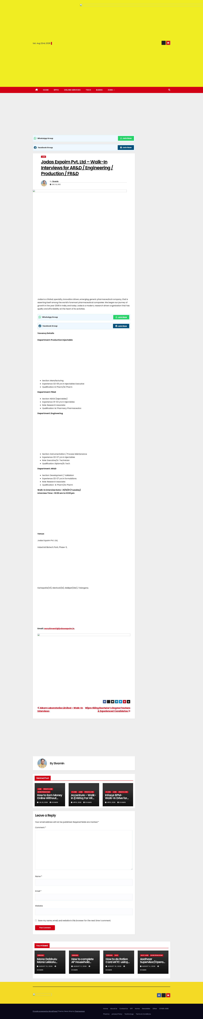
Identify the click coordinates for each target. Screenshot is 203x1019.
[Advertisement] (84, 117)
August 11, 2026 (80, 966)
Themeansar (80, 1011)
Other (155, 1008)
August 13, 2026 (46, 966)
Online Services (72, 90)
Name (38, 876)
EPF (131, 1008)
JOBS (110, 90)
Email (38, 891)
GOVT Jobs (144, 955)
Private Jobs (47, 789)
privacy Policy (117, 1014)
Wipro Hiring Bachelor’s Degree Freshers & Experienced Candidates (107, 709)
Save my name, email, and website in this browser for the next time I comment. (74, 920)
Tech (88, 90)
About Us (113, 1008)
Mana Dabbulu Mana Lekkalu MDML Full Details (48, 962)
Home (46, 90)
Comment (40, 827)
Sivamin (55, 181)
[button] (169, 90)
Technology (129, 1014)
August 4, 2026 (149, 966)
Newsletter (146, 1008)
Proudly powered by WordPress (45, 1011)
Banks (99, 90)
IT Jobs (74, 792)
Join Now (127, 138)
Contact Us (123, 1008)
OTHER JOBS (164, 1008)
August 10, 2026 (115, 966)
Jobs (43, 157)
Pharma (106, 1014)
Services (41, 955)
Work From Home (44, 792)
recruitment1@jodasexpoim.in (59, 628)
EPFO (56, 90)
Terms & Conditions (143, 1014)
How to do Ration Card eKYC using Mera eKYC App (117, 962)
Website (39, 905)
